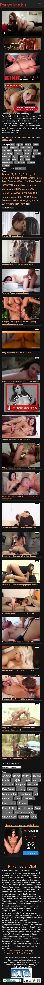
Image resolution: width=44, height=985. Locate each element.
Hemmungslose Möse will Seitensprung (18, 699)
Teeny (22, 203)
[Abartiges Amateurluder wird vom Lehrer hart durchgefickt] (22, 482)
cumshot (31, 177)
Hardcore (36, 153)
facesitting (27, 150)
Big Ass (15, 174)
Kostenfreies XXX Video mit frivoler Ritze (18, 642)
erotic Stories (7, 150)
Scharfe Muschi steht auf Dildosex (16, 439)
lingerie (15, 156)
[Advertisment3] (22, 397)
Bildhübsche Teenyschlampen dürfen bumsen (20, 381)
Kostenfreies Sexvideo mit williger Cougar (19, 556)
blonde (35, 144)
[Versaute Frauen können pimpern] (22, 279)
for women (18, 153)
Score (34, 196)
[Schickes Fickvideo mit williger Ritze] (22, 744)
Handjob (28, 153)
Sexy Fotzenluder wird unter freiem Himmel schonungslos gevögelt (19, 728)
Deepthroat (14, 147)
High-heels (6, 156)
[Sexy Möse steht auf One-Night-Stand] (22, 338)
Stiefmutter (13, 203)
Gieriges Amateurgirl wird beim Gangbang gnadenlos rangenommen (19, 322)
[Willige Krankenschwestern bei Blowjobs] (22, 454)
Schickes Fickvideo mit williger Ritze (16, 758)
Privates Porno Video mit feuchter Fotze (18, 670)
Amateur (6, 174)
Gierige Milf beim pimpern (12, 236)
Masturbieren (8, 188)
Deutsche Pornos (10, 953)
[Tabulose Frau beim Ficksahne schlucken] (22, 513)
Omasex (33, 193)
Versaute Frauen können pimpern (15, 293)
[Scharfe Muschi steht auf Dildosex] (22, 425)
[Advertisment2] (22, 98)
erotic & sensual (27, 147)
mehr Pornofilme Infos (10, 132)
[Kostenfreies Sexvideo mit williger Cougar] (22, 542)
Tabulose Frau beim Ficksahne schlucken (19, 527)
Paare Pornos (20, 168)
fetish (36, 150)
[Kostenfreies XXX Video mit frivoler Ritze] (22, 628)
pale (21, 159)
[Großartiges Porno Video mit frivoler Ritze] (22, 599)
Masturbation (25, 156)
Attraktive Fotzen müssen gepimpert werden (20, 584)
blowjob (5, 147)
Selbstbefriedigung (21, 200)
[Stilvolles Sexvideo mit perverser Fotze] (22, 250)
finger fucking (7, 153)
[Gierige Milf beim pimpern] (22, 222)
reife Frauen (23, 196)
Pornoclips (29, 950)
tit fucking (5, 165)
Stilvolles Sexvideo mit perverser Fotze (17, 264)
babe (13, 144)
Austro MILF (18, 950)
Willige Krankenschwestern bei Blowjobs (18, 468)
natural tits (6, 159)
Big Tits (28, 144)
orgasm (15, 159)
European (18, 150)
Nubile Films (7, 192)
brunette (22, 177)
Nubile (34, 188)
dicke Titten (8, 784)
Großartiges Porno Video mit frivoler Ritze (19, 613)
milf (33, 156)
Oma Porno (21, 192)
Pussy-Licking (7, 162)
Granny (6, 185)
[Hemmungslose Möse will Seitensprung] (22, 685)
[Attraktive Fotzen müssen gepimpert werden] (22, 570)
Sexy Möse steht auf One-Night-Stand (17, 352)
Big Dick (20, 144)
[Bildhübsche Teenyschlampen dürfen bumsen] (22, 367)
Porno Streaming (25, 953)
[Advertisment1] (22, 66)
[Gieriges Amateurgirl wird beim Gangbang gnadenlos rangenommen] (22, 307)
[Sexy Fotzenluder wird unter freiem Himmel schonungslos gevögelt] (22, 713)
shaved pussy (20, 162)
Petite (28, 159)
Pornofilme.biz (13, 5)
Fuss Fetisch (35, 181)
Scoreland (7, 200)
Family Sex (23, 181)
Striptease (31, 162)
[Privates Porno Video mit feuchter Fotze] (22, 656)
